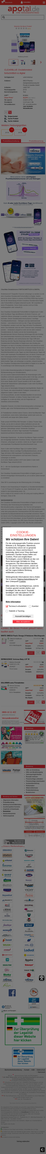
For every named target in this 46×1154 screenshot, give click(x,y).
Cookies (22, 581)
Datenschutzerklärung (26, 579)
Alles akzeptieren (23, 622)
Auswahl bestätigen (23, 616)
